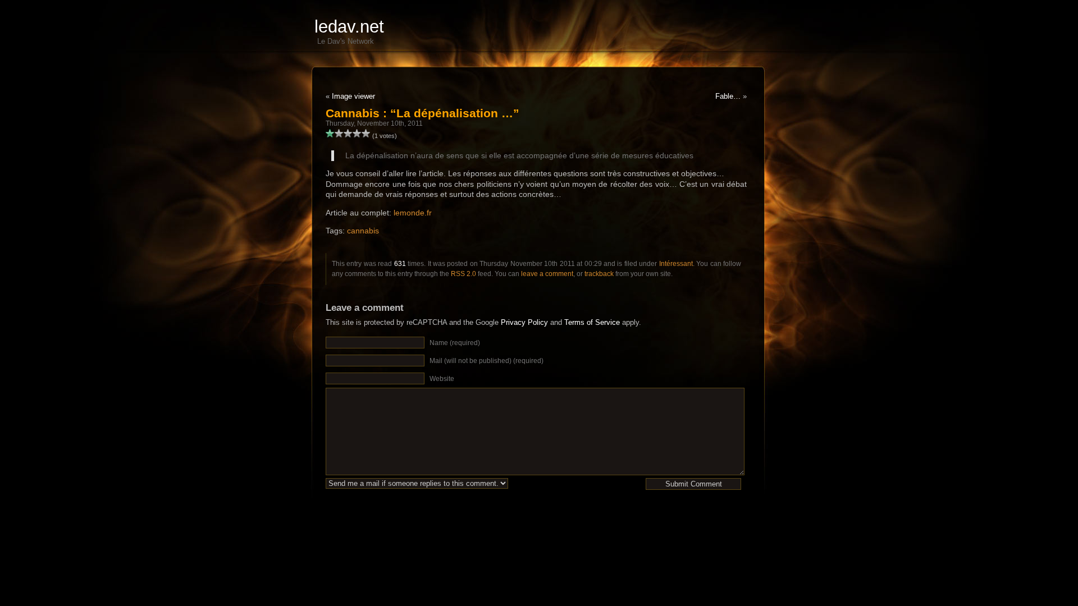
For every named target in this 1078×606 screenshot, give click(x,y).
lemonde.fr (413, 212)
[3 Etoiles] (348, 133)
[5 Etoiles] (366, 133)
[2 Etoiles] (339, 133)
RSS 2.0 (463, 274)
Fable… (728, 96)
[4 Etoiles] (357, 133)
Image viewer (353, 96)
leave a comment (547, 274)
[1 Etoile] (330, 133)
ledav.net (349, 26)
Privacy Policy (524, 322)
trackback (599, 274)
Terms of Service (592, 322)
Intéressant (676, 264)
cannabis (363, 230)
